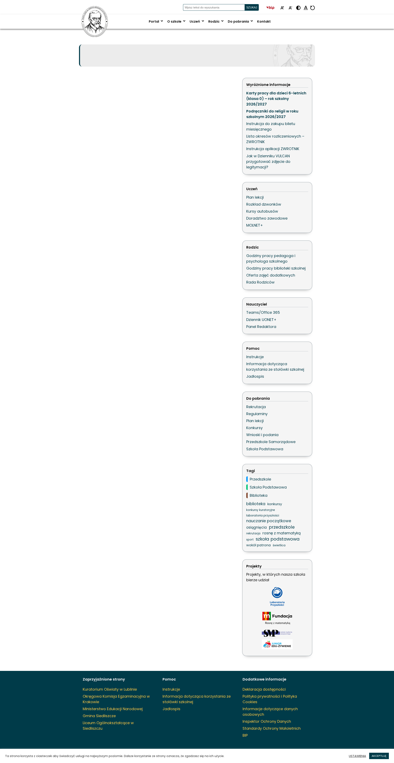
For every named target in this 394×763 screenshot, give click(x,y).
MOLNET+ (254, 225)
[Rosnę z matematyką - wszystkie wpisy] (277, 618)
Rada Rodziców (260, 282)
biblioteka (255, 504)
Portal (156, 21)
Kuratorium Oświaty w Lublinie (110, 689)
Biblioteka (258, 495)
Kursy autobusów (262, 211)
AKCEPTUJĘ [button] (379, 756)
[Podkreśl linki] (306, 8)
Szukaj (251, 7)
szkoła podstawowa (278, 539)
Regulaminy (257, 413)
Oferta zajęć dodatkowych (270, 275)
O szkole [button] (176, 21)
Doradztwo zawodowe (266, 218)
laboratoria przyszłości (262, 515)
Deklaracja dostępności (264, 689)
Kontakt (264, 21)
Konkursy (254, 427)
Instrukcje (255, 356)
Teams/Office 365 (263, 312)
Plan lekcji (255, 197)
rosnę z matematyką (281, 533)
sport (250, 540)
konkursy (274, 503)
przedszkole (282, 527)
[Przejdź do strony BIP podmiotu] (272, 8)
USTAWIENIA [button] (357, 756)
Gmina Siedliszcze (99, 715)
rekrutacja (253, 533)
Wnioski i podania (262, 434)
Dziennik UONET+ (261, 319)
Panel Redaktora (261, 326)
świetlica (279, 545)
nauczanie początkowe (268, 521)
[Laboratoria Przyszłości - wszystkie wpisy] (277, 596)
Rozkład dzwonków (263, 204)
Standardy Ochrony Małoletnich (272, 728)
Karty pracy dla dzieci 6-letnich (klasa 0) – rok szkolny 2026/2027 (276, 98)
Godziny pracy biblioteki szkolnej (276, 268)
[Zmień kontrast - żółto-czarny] (298, 8)
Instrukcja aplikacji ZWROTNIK (272, 148)
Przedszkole (260, 479)
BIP (245, 735)
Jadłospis (255, 376)
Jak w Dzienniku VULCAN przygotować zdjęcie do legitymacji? (268, 161)
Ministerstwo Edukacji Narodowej (113, 708)
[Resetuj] (312, 8)
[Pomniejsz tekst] (290, 8)
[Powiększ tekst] (282, 8)
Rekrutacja (256, 406)
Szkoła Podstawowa (264, 449)
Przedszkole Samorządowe (271, 441)
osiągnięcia (256, 527)
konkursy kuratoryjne (260, 510)
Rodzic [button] (216, 21)
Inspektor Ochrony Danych (267, 721)
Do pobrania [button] (241, 21)
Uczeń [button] (197, 21)
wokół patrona (258, 545)
